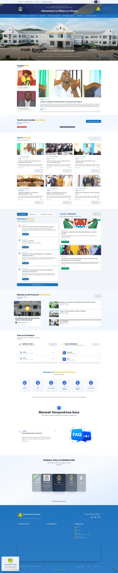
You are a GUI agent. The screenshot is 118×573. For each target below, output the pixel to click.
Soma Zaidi (43, 108)
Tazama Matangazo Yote (37, 284)
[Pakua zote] (53, 353)
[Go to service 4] (56, 501)
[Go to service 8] (61, 501)
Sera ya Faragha (80, 566)
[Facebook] (98, 517)
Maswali (20, 1)
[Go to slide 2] (21, 57)
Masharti (88, 566)
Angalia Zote (96, 214)
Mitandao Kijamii (29, 1)
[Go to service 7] (60, 501)
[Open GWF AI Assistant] (115, 570)
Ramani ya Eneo (97, 566)
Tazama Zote (52, 344)
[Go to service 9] (62, 501)
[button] (37, 436)
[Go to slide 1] (18, 57)
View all (97, 296)
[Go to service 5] (57, 501)
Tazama (26, 234)
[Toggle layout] (18, 558)
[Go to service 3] (55, 501)
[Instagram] (95, 517)
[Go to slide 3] (23, 57)
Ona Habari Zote (95, 138)
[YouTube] (91, 517)
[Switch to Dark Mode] (92, 1)
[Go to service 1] (52, 501)
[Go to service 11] (65, 501)
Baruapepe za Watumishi (48, 1)
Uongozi (37, 1)
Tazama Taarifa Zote (94, 121)
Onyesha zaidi (25, 441)
